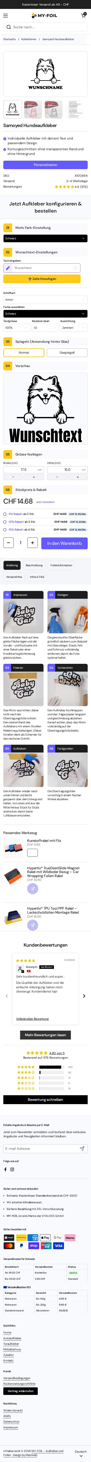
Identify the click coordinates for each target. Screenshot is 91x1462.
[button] (83, 15)
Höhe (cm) (63, 470)
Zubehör (8, 1355)
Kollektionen (28, 39)
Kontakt (8, 1360)
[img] (25, 961)
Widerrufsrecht (13, 1410)
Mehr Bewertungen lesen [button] (45, 1035)
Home (7, 1332)
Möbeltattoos (12, 1349)
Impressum (10, 1427)
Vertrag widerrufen (20, 1391)
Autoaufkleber (12, 1338)
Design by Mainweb (24, 1455)
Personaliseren (45, 164)
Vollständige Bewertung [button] (32, 1019)
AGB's (7, 1416)
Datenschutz (11, 1421)
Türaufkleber (11, 1344)
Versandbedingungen (16, 1378)
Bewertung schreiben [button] (45, 1099)
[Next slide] (84, 996)
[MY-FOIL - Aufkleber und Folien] (44, 15)
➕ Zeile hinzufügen (42, 279)
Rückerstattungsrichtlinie (19, 1384)
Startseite (9, 39)
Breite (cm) (19, 470)
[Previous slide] (6, 996)
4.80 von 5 (57, 1053)
